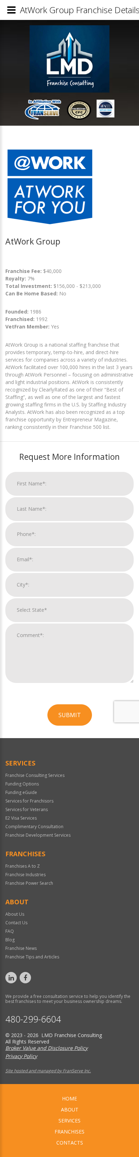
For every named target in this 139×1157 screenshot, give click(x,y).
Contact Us (16, 923)
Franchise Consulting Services (35, 775)
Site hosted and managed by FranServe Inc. (48, 1071)
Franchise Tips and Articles (32, 957)
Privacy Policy (21, 1056)
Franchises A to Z (22, 866)
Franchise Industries (25, 875)
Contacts (69, 1142)
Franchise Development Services (38, 835)
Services (69, 1120)
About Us (14, 914)
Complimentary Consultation (34, 827)
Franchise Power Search (29, 883)
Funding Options (22, 784)
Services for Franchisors (29, 801)
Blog (10, 940)
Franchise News (21, 948)
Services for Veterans (26, 809)
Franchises (69, 1131)
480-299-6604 (33, 1019)
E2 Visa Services (21, 818)
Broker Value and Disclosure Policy (46, 1048)
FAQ (9, 931)
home (69, 1098)
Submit (69, 715)
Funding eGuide (21, 792)
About (69, 1109)
